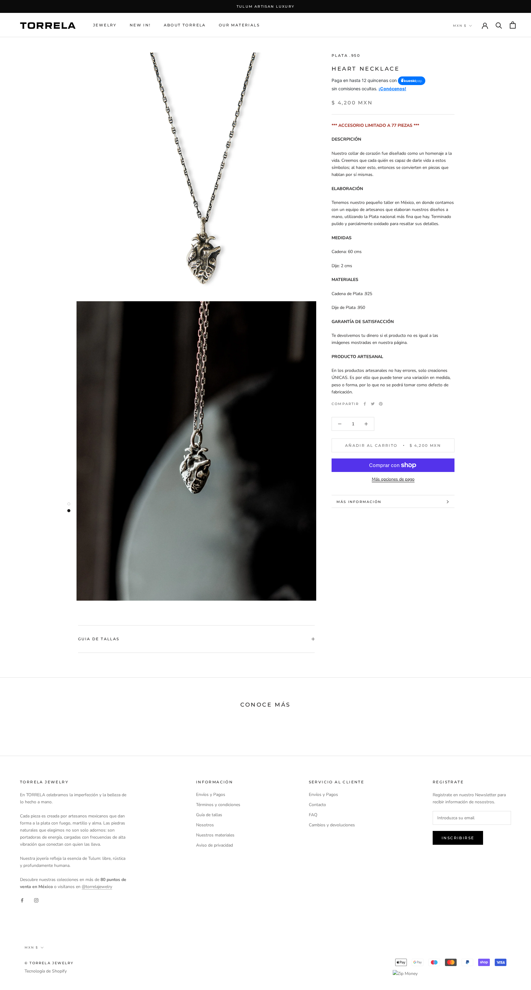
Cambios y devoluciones (332, 825)
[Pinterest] (381, 404)
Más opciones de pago (393, 479)
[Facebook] (365, 404)
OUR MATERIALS (239, 25)
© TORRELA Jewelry (49, 963)
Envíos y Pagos (210, 794)
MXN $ (459, 26)
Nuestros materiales (215, 835)
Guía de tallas (209, 815)
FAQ (313, 815)
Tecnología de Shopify (46, 971)
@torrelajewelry (97, 887)
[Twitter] (373, 404)
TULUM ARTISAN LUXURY (265, 6)
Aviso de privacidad (214, 845)
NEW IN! (140, 25)
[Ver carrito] (513, 25)
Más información (358, 502)
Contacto (317, 805)
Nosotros (205, 825)
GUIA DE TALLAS (99, 639)
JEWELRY (105, 25)
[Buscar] (499, 25)
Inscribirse (458, 838)
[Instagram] (36, 899)
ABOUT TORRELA (185, 25)
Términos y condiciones (218, 805)
